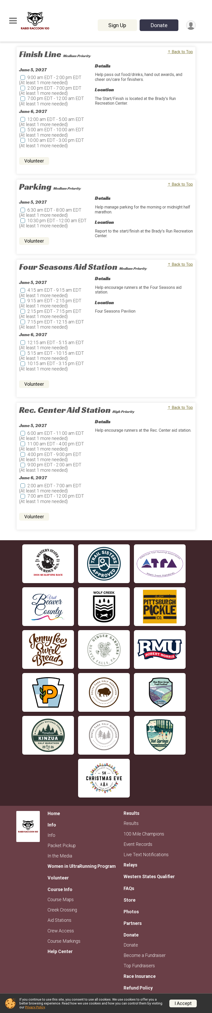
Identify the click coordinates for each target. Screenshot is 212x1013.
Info (51, 835)
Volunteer (34, 161)
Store (129, 900)
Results (131, 823)
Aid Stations (59, 920)
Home (54, 813)
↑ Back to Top (180, 51)
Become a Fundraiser (144, 955)
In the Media (60, 856)
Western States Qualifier (149, 876)
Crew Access (61, 930)
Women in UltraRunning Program (82, 866)
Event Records (138, 844)
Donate (159, 25)
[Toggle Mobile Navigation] (13, 21)
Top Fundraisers (139, 965)
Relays (130, 865)
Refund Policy (138, 988)
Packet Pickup (62, 845)
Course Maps (61, 899)
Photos (131, 911)
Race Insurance (140, 976)
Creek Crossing (62, 910)
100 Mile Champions (144, 834)
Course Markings (64, 941)
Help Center (60, 951)
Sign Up (117, 25)
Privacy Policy (35, 1007)
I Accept (183, 1003)
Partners (133, 923)
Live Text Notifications (146, 854)
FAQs (129, 888)
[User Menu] (191, 25)
